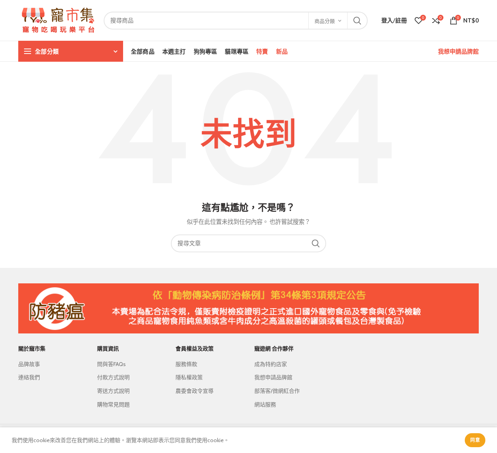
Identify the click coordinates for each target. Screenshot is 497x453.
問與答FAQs (111, 364)
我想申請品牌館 (458, 51)
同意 (475, 440)
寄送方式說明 (113, 390)
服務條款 (186, 364)
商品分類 (325, 21)
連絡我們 (29, 377)
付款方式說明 (113, 377)
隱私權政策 (189, 377)
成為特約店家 (270, 364)
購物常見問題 (113, 404)
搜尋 (357, 21)
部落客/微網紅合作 (277, 390)
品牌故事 (29, 364)
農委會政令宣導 (195, 390)
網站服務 (265, 404)
